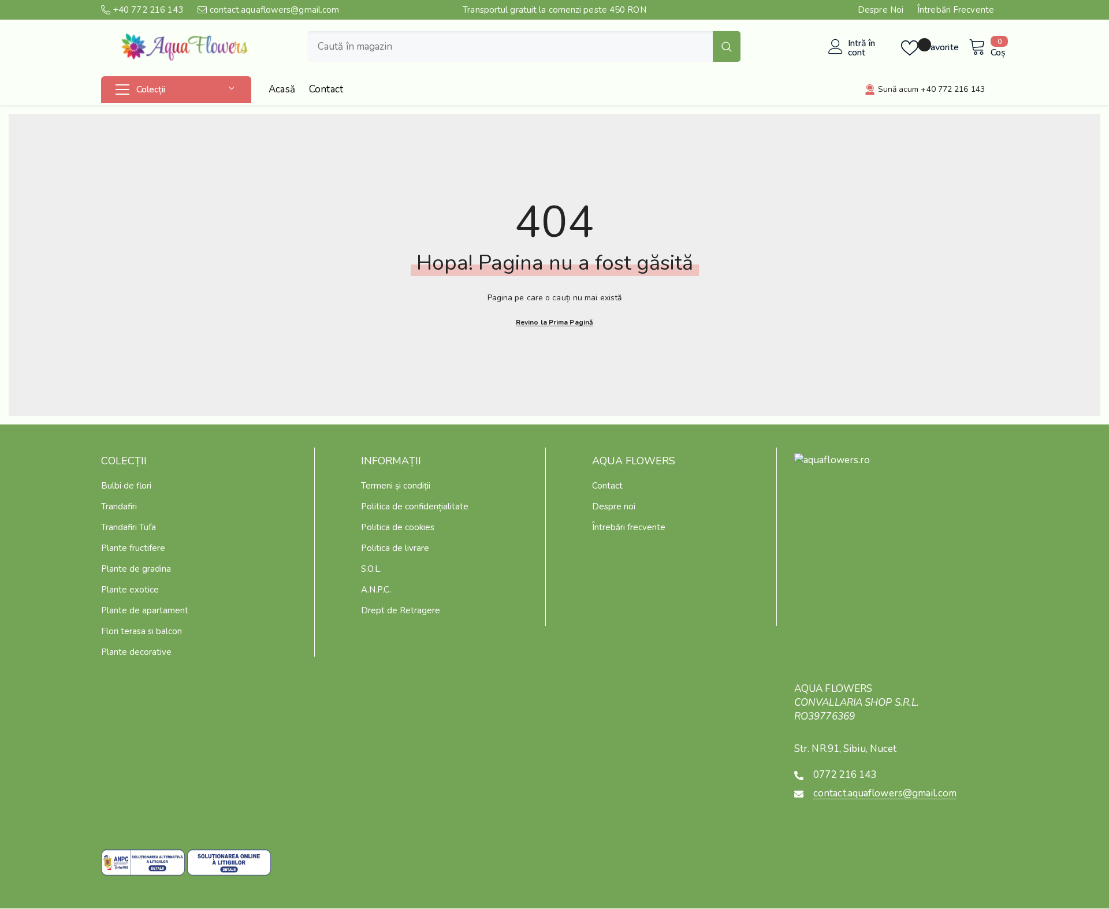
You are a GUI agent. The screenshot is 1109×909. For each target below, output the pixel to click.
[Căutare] (523, 46)
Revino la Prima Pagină (554, 322)
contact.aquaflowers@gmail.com (275, 10)
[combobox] (510, 46)
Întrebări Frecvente (955, 10)
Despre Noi (880, 10)
